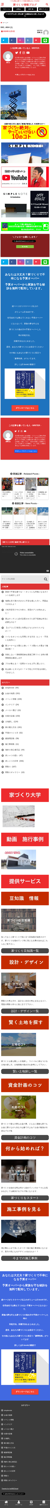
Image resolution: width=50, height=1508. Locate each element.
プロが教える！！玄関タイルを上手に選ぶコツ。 (25, 664)
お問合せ (18, 9)
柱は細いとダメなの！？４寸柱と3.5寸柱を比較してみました (26, 670)
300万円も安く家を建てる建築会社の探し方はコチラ (25, 15)
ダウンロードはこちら (25, 408)
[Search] (45, 579)
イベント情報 (10, 699)
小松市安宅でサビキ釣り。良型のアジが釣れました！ (25, 611)
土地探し (9, 722)
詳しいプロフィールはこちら (25, 74)
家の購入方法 (10, 727)
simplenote (9, 688)
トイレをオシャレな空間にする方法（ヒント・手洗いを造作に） (26, 638)
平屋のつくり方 (11, 733)
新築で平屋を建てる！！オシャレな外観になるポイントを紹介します (26, 593)
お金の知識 (10, 693)
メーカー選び (10, 710)
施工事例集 (10, 744)
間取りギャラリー (12, 772)
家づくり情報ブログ (25, 4)
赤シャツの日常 (11, 761)
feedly (25, 246)
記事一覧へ (31, 9)
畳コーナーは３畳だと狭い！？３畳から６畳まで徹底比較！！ (26, 647)
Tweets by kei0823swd (10, 1489)
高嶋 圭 (39, 32)
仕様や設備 (10, 716)
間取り (8, 767)
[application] (25, 559)
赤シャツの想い (11, 755)
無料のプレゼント (43, 9)
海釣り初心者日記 (12, 750)
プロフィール (6, 9)
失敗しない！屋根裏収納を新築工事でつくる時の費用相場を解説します (26, 656)
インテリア (10, 705)
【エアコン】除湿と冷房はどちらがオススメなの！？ (24, 629)
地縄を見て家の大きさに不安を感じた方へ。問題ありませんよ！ (26, 602)
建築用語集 (10, 738)
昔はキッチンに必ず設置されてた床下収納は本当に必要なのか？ (26, 620)
